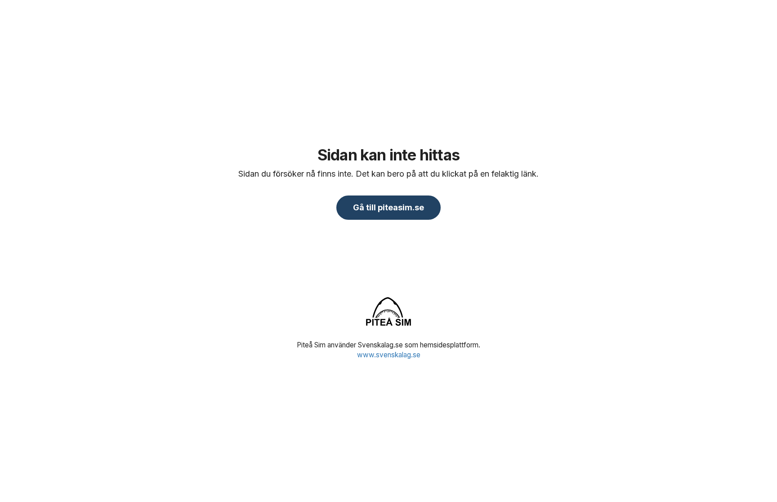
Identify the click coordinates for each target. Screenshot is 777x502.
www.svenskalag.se (388, 355)
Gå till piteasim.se (388, 207)
